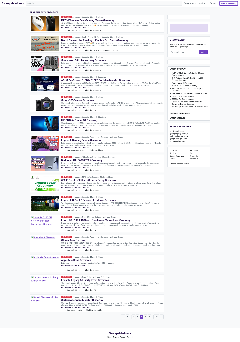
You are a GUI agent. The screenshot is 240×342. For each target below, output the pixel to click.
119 (156, 316)
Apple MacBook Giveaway (76, 260)
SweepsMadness (13, 3)
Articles (203, 3)
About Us (173, 150)
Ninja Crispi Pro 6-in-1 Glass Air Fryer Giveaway (190, 107)
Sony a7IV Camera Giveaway (77, 100)
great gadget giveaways (179, 134)
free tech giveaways (177, 131)
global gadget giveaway (179, 136)
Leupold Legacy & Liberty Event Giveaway (85, 280)
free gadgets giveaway (178, 141)
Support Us (194, 156)
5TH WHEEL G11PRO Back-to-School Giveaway (190, 94)
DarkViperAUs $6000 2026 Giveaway (81, 160)
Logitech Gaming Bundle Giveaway (81, 140)
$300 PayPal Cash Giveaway (183, 99)
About (109, 337)
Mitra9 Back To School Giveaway (184, 86)
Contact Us (194, 159)
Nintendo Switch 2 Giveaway (183, 96)
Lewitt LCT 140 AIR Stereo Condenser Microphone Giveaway (95, 220)
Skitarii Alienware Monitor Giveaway (82, 300)
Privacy (172, 159)
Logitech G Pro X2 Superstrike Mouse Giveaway (88, 200)
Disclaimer (194, 150)
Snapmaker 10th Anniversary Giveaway (83, 60)
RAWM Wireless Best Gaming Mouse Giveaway (87, 20)
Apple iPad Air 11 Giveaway (182, 83)
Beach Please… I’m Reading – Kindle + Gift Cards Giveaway (94, 40)
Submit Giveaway (228, 3)
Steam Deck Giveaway (74, 240)
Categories (189, 3)
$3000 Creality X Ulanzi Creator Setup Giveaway (88, 180)
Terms (192, 153)
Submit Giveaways (177, 156)
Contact (213, 3)
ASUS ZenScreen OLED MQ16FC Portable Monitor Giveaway (95, 80)
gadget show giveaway (179, 139)
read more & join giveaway (74, 28)
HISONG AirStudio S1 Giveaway (79, 120)
